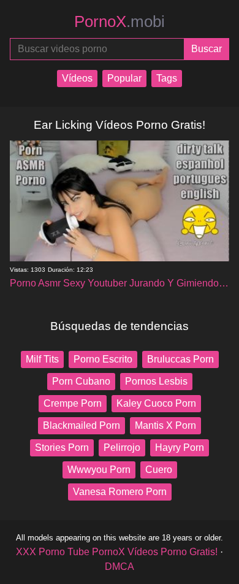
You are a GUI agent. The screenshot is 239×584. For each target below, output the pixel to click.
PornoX (119, 21)
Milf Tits (42, 359)
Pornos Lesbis (156, 381)
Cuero (158, 469)
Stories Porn (62, 447)
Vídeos (77, 78)
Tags (166, 78)
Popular (124, 78)
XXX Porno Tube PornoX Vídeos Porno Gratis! (117, 552)
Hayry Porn (179, 447)
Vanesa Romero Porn (120, 491)
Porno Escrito (103, 359)
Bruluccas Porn (180, 359)
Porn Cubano (81, 381)
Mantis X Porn (165, 425)
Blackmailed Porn (81, 425)
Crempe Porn (73, 403)
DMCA (119, 566)
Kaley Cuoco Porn (156, 403)
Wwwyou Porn (99, 469)
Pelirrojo (122, 447)
